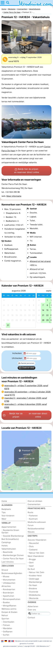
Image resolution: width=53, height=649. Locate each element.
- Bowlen (6, 602)
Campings (6, 542)
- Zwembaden (8, 622)
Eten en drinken (35, 501)
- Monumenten (8, 579)
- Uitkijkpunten (8, 583)
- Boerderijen (8, 592)
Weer (4, 519)
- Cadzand (32, 549)
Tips (4, 512)
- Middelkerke (34, 595)
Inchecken (17, 353)
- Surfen (5, 635)
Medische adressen (37, 522)
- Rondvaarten (8, 589)
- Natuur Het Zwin (36, 553)
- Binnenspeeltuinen (11, 599)
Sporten (5, 618)
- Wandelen (7, 628)
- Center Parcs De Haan (13, 558)
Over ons (32, 609)
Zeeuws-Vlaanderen (37, 540)
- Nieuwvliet (33, 543)
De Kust (31, 569)
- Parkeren (33, 515)
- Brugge (32, 559)
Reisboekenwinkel (36, 528)
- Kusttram (33, 519)
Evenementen (34, 504)
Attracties (6, 586)
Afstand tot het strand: (40, 261)
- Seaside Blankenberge (13, 536)
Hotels (5, 545)
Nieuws (31, 532)
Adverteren (33, 606)
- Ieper (31, 566)
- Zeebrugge (33, 579)
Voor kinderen (8, 515)
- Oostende (33, 592)
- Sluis (31, 546)
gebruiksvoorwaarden (9, 646)
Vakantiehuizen (9, 549)
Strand (5, 570)
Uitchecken (17, 358)
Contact (31, 617)
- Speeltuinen (8, 596)
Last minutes (8, 562)
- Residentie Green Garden (10, 531)
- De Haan (32, 585)
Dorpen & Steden (9, 612)
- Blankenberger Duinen (13, 555)
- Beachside (7, 552)
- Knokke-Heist (35, 575)
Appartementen (9, 527)
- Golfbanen (7, 631)
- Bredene (32, 588)
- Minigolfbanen (9, 605)
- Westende (33, 598)
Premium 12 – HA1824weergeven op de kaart (26, 456)
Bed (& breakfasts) (10, 539)
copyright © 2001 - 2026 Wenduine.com (36, 646)
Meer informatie (13, 196)
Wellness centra (9, 609)
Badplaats (6, 509)
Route (30, 512)
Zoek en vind (28, 368)
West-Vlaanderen (36, 556)
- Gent (31, 562)
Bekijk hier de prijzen (26, 171)
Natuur (5, 615)
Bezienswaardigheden (12, 573)
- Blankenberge (35, 582)
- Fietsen (6, 625)
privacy (20, 646)
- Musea (5, 576)
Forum (30, 525)
